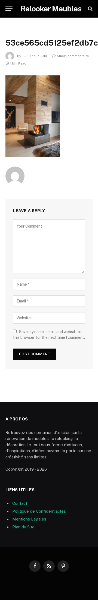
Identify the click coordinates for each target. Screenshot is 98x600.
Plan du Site (23, 527)
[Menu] (9, 9)
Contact (19, 503)
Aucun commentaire (73, 56)
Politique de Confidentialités (39, 511)
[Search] (90, 9)
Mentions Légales (29, 519)
